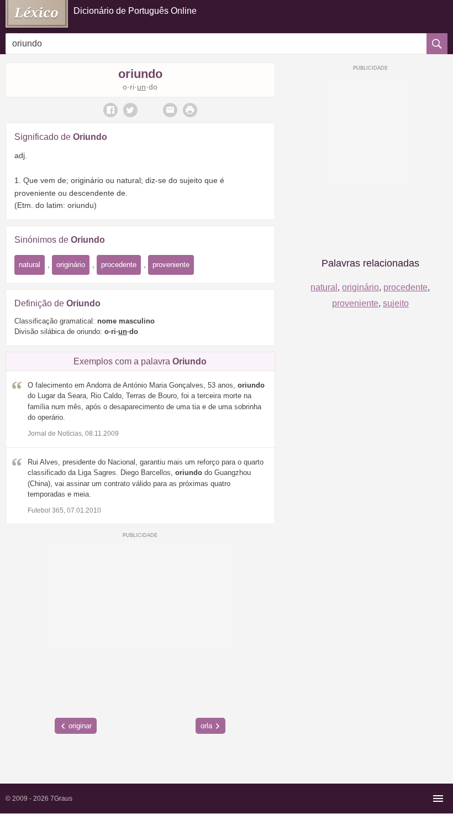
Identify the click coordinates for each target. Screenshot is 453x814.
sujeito (396, 303)
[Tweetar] (130, 110)
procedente (118, 264)
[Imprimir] (190, 110)
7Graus (61, 798)
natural (29, 264)
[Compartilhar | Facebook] (110, 110)
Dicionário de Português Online (135, 10)
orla (206, 726)
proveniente (170, 264)
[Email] (170, 110)
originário (70, 264)
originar (80, 726)
